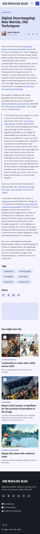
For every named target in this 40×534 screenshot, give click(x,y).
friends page (30, 218)
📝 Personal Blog (8, 507)
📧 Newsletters (8, 504)
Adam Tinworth (13, 32)
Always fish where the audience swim (18, 455)
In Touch (26, 189)
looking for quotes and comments (15, 103)
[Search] (32, 3)
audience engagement (10, 450)
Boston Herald (28, 187)
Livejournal (6, 201)
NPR (20, 187)
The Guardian (16, 189)
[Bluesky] (19, 496)
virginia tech (24, 282)
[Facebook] (33, 34)
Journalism (8, 276)
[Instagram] (24, 496)
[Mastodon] (8, 496)
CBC (15, 187)
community (6, 12)
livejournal (8, 282)
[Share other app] (36, 34)
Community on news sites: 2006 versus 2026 (18, 365)
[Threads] (14, 496)
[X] (29, 34)
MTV (3, 189)
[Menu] (37, 3)
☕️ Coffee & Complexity (11, 511)
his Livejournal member (16, 106)
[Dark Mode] (5, 525)
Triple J (5, 192)
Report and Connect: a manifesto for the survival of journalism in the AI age (19, 408)
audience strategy (9, 360)
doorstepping (24, 271)
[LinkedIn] (14, 295)
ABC (8, 189)
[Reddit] (29, 496)
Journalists (23, 276)
